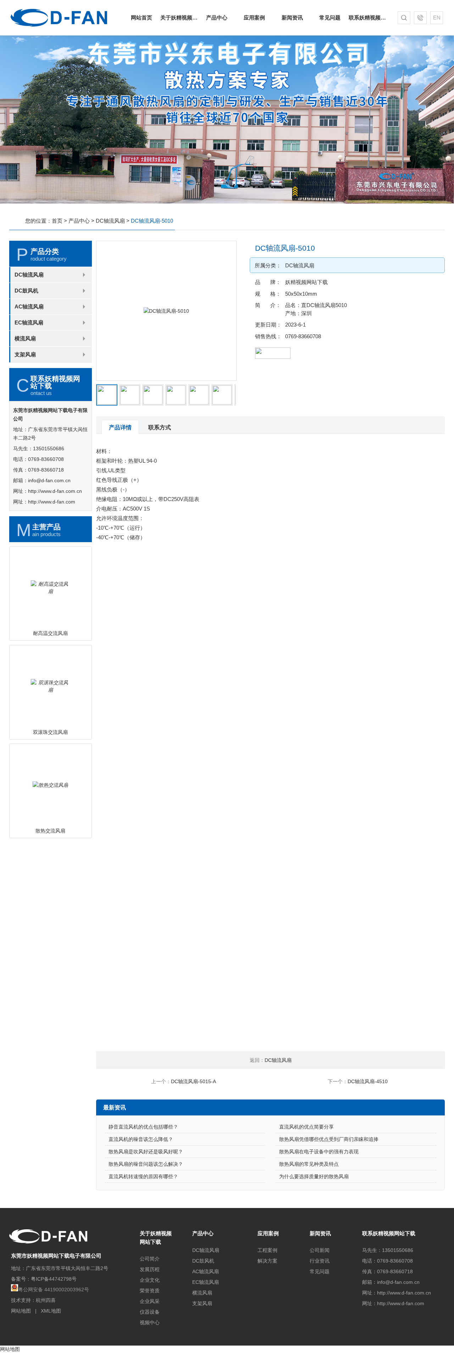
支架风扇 (25, 354)
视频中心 (150, 1322)
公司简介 (150, 1259)
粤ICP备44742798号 (54, 1279)
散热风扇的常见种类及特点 (309, 1164)
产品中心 (216, 18)
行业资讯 (320, 1261)
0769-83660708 (303, 336)
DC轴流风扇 (110, 221)
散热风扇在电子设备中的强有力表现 (319, 1151)
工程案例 (267, 1250)
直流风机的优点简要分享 (306, 1127)
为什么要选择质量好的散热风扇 (314, 1176)
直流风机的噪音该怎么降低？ (141, 1139)
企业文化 (150, 1280)
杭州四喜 (46, 1300)
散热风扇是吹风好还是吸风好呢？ (146, 1151)
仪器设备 (150, 1312)
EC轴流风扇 (29, 322)
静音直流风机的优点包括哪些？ (143, 1127)
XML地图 (51, 1311)
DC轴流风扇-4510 (368, 1081)
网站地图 (21, 1311)
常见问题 (329, 18)
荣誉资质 (150, 1290)
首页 (57, 221)
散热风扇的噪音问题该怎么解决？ (146, 1164)
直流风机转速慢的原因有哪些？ (143, 1176)
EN (437, 18)
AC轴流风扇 (29, 307)
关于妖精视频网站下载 (179, 18)
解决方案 (267, 1261)
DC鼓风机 (26, 291)
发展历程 (150, 1269)
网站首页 (141, 18)
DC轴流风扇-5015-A (193, 1081)
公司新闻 (320, 1250)
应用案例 (254, 18)
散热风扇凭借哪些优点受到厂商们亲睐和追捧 (328, 1139)
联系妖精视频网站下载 (367, 18)
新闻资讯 (292, 18)
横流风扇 (25, 338)
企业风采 (150, 1301)
